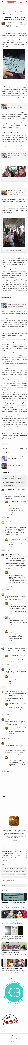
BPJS (23, 871)
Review (18, 855)
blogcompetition (6, 857)
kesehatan (19, 853)
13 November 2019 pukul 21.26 (19, 648)
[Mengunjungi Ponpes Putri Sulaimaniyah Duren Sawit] (14, 900)
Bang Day (7, 743)
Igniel (16, 1042)
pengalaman (20, 849)
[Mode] (27, 2)
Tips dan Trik (6, 849)
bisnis (11, 868)
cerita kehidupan (7, 853)
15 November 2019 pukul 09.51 (20, 719)
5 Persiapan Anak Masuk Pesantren (10, 952)
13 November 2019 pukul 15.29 (18, 554)
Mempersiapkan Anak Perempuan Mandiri (11, 968)
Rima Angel (8, 669)
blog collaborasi (20, 868)
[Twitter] (14, 1038)
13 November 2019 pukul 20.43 (18, 594)
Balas (3, 517)
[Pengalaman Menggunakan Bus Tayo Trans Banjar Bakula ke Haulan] (4, 109)
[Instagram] (16, 1038)
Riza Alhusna (8, 554)
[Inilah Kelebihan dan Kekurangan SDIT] (14, 918)
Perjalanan (19, 851)
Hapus (8, 517)
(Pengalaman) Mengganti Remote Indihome (12, 936)
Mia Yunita (8, 691)
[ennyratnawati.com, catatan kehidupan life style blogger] (14, 2)
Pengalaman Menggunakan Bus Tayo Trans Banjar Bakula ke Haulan (17, 155)
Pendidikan (5, 855)
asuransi (4, 868)
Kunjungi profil (14, 840)
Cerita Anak (10, 874)
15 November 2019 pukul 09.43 (17, 691)
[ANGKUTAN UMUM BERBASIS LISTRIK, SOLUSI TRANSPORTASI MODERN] (4, 195)
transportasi (4, 443)
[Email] (11, 1038)
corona (13, 877)
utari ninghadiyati (9, 489)
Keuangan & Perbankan (7, 851)
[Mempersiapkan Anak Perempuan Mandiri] (14, 966)
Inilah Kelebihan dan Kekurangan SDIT (11, 920)
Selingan (19, 857)
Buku (3, 874)
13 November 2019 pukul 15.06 (19, 521)
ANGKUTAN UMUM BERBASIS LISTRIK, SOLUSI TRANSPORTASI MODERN (17, 192)
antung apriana (9, 719)
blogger (16, 871)
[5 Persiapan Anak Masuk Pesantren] (14, 950)
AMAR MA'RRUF (8, 648)
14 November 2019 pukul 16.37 (18, 669)
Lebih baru (22, 448)
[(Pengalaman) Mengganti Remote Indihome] (14, 934)
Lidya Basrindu (9, 522)
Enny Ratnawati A (13, 501)
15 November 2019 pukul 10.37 (17, 743)
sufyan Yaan (8, 594)
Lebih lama (5, 448)
